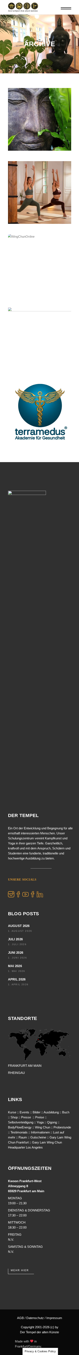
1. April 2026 (18, 984)
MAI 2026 (15, 966)
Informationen (40, 1132)
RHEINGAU (16, 1073)
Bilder (36, 1112)
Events (24, 1112)
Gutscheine (38, 1137)
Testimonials (19, 1132)
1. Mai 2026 (16, 971)
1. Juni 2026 (17, 957)
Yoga (40, 1122)
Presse (26, 1117)
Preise (39, 1117)
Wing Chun (42, 1127)
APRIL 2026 (17, 979)
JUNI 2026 (15, 952)
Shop (14, 1117)
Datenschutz (35, 1318)
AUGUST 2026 (19, 926)
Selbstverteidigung (20, 1122)
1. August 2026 (20, 931)
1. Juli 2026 (17, 944)
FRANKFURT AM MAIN (25, 1065)
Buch (65, 1112)
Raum (23, 1137)
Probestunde (62, 1127)
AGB (20, 1318)
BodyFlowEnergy (20, 1127)
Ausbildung (51, 1112)
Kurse (12, 1112)
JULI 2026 (15, 939)
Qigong (52, 1122)
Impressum (54, 1318)
